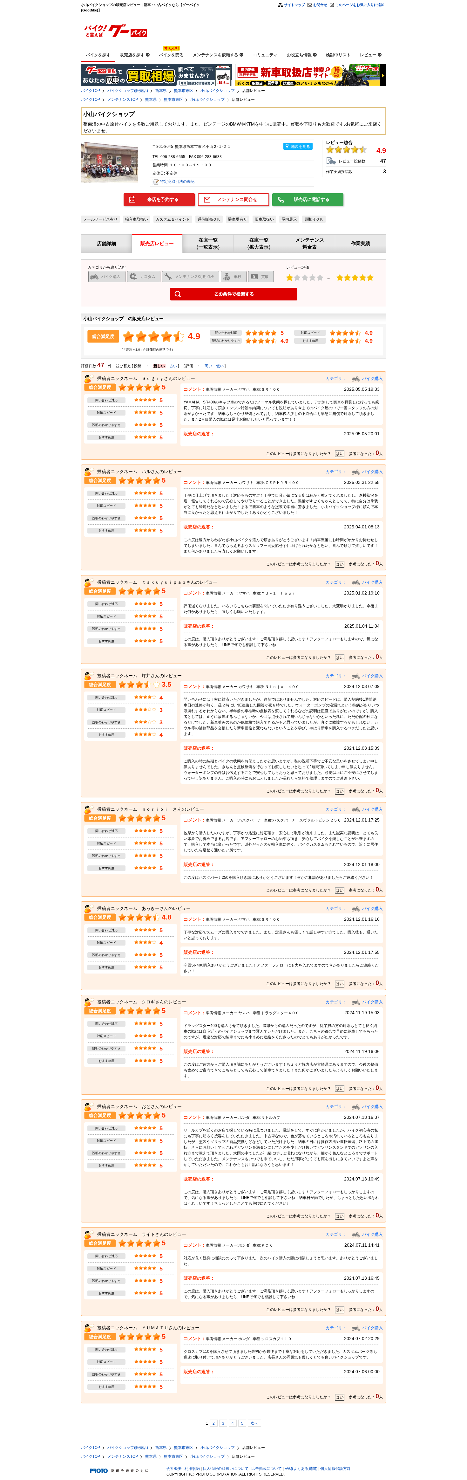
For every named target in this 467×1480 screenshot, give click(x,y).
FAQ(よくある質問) (301, 1468)
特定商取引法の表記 (177, 181)
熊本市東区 (183, 90)
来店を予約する (163, 199)
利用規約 (192, 1468)
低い (220, 366)
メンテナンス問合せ (237, 199)
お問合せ (320, 5)
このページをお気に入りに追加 (359, 5)
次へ (254, 1423)
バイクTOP (90, 90)
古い (173, 366)
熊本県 (161, 90)
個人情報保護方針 (335, 1468)
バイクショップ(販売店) (127, 90)
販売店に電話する (311, 199)
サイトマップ (294, 5)
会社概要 (174, 1468)
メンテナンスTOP (122, 99)
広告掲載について (266, 1468)
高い (208, 366)
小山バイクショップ (217, 90)
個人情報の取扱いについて (225, 1468)
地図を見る (300, 146)
